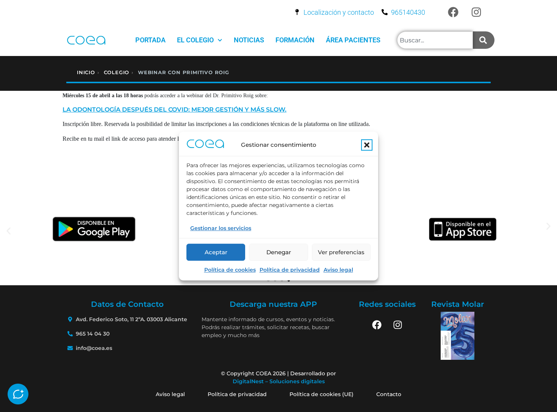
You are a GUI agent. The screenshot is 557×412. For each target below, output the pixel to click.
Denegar (278, 252)
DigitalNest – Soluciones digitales (279, 381)
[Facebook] (453, 12)
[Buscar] (483, 40)
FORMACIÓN (294, 40)
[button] (367, 145)
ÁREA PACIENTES (353, 40)
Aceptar (216, 252)
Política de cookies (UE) (321, 394)
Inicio (86, 72)
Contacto (388, 394)
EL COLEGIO (195, 40)
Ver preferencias (341, 252)
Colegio (117, 72)
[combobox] (435, 40)
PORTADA (150, 40)
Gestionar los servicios (220, 228)
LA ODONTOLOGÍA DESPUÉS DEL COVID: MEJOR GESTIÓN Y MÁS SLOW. (174, 109)
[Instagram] (476, 12)
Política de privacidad (290, 269)
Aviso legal (338, 269)
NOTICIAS (249, 40)
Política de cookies (230, 269)
